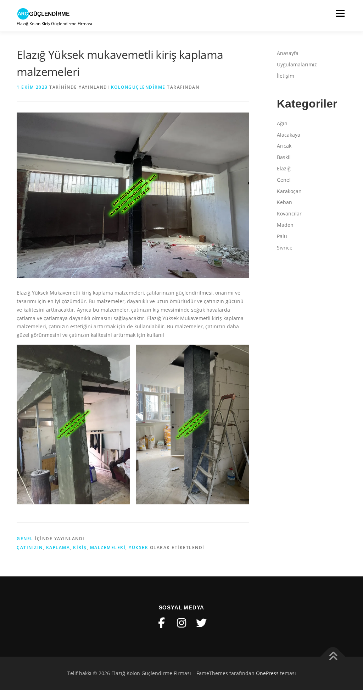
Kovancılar (289, 213)
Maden (285, 224)
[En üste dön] (333, 656)
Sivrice (284, 247)
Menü (340, 13)
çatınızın (30, 547)
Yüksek (138, 547)
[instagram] (181, 623)
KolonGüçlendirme (138, 87)
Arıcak (284, 145)
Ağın (282, 123)
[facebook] (161, 623)
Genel (25, 539)
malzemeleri (108, 547)
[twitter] (201, 623)
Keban (284, 202)
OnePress (267, 673)
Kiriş (80, 547)
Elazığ (284, 168)
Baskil (284, 157)
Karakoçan (289, 191)
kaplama (58, 547)
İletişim (285, 75)
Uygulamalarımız (297, 64)
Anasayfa (287, 53)
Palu (282, 236)
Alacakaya (288, 134)
